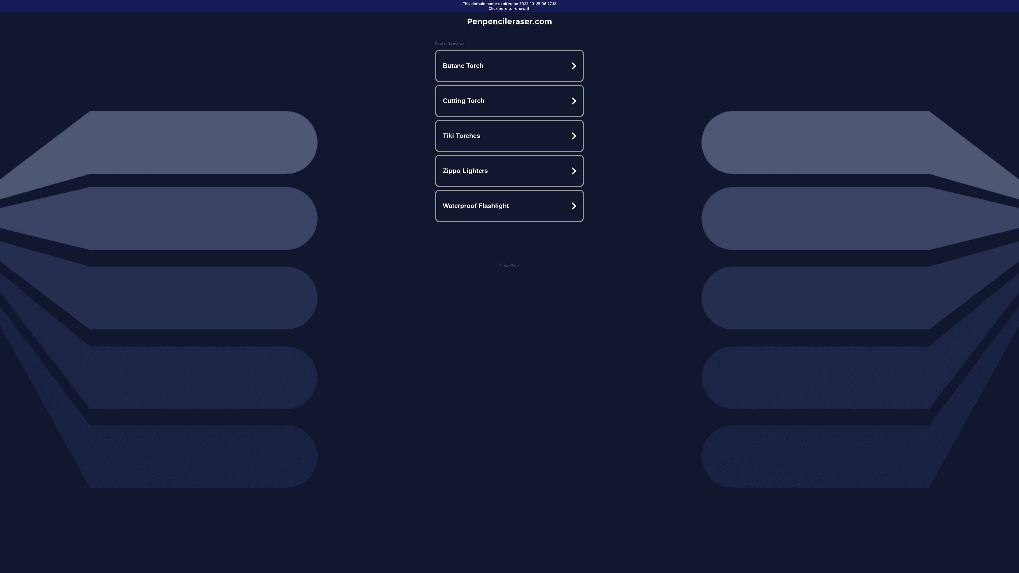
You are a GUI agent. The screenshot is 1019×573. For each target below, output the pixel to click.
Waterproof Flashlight (476, 205)
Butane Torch (463, 65)
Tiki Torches (461, 135)
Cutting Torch (464, 100)
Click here (498, 8)
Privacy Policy (509, 265)
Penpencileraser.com (509, 21)
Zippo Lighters (465, 170)
